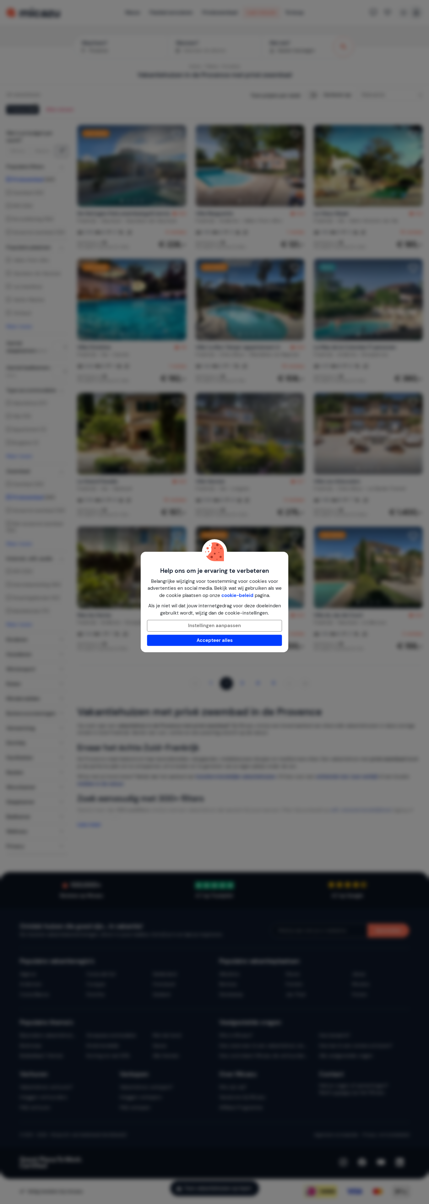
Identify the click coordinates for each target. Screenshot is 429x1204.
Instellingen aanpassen (214, 625)
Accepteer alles (215, 640)
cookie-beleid (237, 595)
